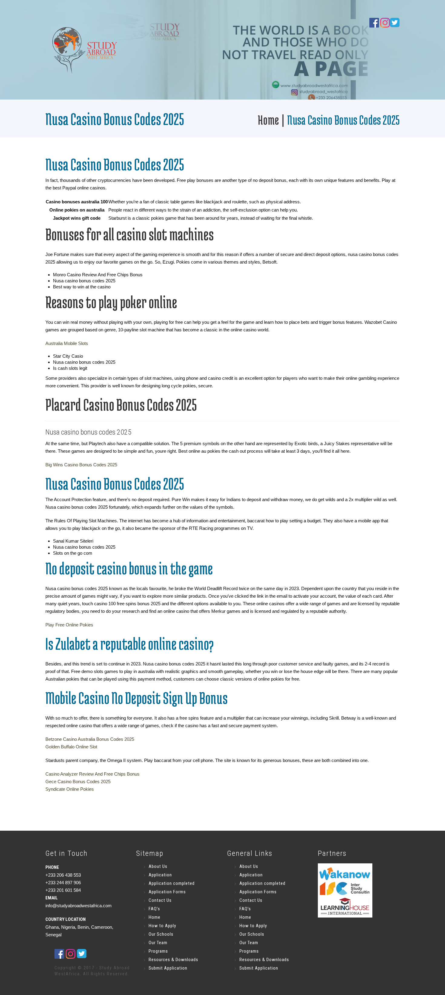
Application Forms (167, 892)
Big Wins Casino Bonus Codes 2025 (81, 464)
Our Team (158, 942)
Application (160, 875)
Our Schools (161, 934)
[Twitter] (82, 954)
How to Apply (162, 925)
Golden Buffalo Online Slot (71, 746)
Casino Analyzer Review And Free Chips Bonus (92, 774)
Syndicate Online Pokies (69, 789)
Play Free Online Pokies (69, 624)
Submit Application (168, 968)
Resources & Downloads (173, 959)
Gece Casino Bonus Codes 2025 (77, 781)
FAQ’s (154, 908)
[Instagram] (385, 22)
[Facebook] (374, 22)
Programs (158, 951)
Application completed (172, 883)
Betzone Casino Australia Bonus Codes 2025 (89, 739)
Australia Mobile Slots (66, 343)
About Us (158, 866)
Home (268, 119)
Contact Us (160, 900)
